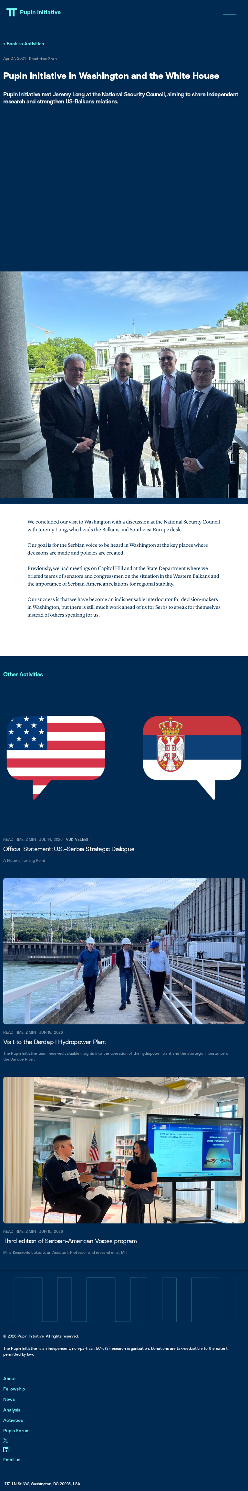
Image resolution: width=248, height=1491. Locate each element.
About (9, 1378)
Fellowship (14, 1388)
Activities (13, 1420)
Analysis (11, 1409)
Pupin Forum (16, 1430)
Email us (11, 1459)
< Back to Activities (23, 43)
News (9, 1399)
